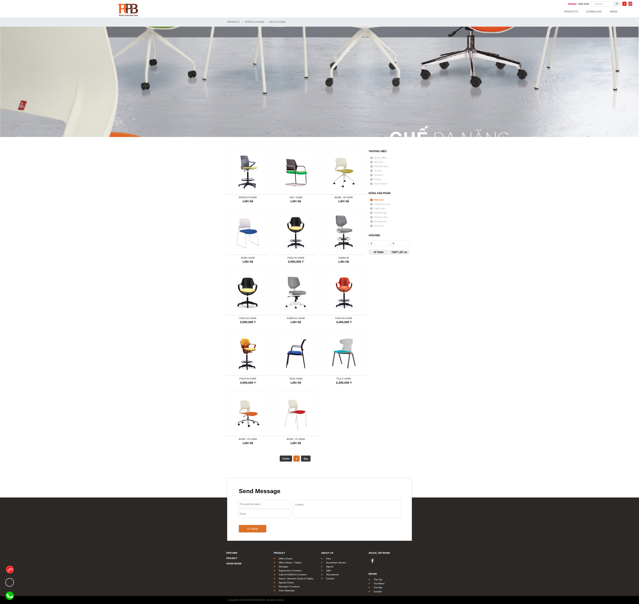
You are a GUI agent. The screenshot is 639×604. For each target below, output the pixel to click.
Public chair (379, 208)
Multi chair (277, 21)
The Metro (378, 175)
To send (252, 528)
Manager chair (381, 217)
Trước (286, 458)
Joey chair (295, 197)
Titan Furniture (381, 184)
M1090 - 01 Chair (296, 439)
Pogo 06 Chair (343, 318)
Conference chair (382, 204)
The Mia (377, 179)
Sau (306, 458)
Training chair (380, 213)
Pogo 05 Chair (295, 258)
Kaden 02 (343, 258)
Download (594, 11)
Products (571, 11)
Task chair (379, 226)
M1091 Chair (248, 258)
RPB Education (381, 166)
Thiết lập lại (399, 252)
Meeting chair (380, 221)
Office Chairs (254, 21)
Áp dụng (379, 252)
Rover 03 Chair (248, 197)
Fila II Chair (344, 378)
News (613, 11)
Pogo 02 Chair (247, 318)
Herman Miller (380, 158)
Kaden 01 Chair (296, 318)
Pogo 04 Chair (247, 378)
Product (233, 21)
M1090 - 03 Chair (248, 439)
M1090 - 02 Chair (344, 197)
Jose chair (295, 378)
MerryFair (378, 162)
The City (378, 171)
